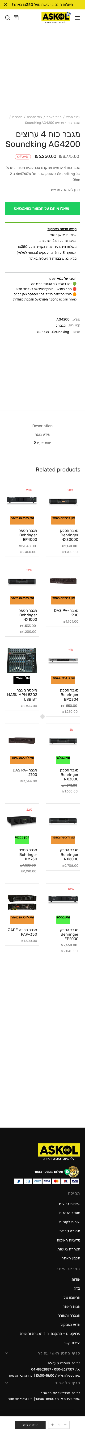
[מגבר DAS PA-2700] (22, 740)
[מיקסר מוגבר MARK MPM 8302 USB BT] (22, 661)
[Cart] (16, 18)
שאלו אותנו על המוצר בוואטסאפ (41, 208)
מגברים (17, 117)
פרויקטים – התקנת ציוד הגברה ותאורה (50, 1333)
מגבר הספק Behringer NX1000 (28, 615)
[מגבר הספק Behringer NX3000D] (63, 501)
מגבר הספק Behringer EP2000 (69, 934)
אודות (76, 1279)
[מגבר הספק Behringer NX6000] (63, 820)
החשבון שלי (71, 1297)
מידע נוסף (42, 434)
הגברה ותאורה (69, 1315)
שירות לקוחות (69, 1222)
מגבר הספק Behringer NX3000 (69, 774)
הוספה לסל (30, 1425)
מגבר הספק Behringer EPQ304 (69, 694)
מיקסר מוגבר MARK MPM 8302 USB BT (22, 694)
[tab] (42, 425)
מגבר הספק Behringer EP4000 (28, 535)
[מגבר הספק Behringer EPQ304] (63, 661)
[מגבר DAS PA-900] (63, 581)
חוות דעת (42, 443)
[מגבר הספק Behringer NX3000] (63, 740)
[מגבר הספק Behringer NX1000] (22, 581)
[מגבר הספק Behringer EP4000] (22, 501)
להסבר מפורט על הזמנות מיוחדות (35, 299)
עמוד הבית (73, 117)
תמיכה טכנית (69, 1231)
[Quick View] (56, 514)
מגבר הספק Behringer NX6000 (69, 854)
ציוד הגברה (34, 117)
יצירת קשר (72, 1343)
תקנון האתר (71, 1258)
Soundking (60, 332)
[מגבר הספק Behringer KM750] (22, 820)
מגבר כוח (42, 332)
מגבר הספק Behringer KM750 (28, 854)
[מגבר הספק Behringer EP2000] (63, 900)
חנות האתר (54, 117)
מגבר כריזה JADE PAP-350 (22, 932)
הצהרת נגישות (68, 1249)
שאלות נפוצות (69, 1204)
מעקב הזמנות (69, 1213)
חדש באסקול (70, 1324)
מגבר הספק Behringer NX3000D (69, 535)
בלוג (77, 1288)
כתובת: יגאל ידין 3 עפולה (64, 1363)
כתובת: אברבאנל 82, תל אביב (60, 1393)
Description (42, 426)
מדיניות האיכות (68, 1240)
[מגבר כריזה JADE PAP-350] (22, 900)
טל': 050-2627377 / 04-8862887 (55, 1369)
